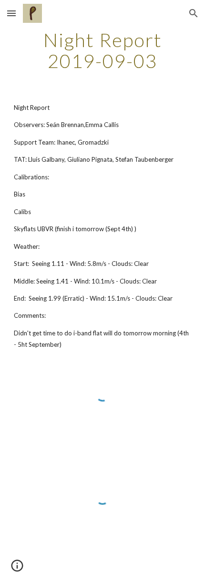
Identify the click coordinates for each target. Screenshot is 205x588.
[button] (11, 13)
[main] (102, 50)
